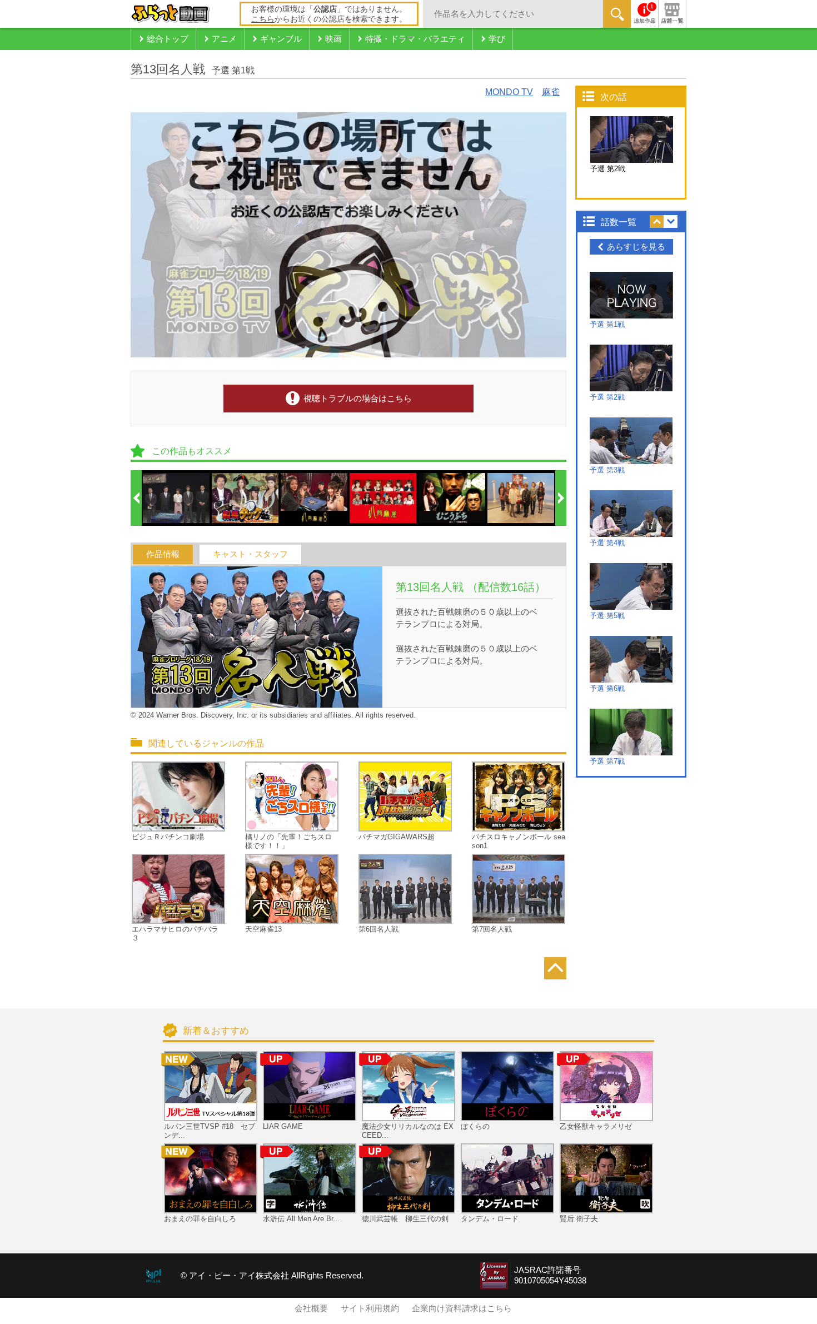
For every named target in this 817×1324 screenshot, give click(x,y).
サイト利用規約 (370, 1308)
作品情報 (163, 554)
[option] (177, 498)
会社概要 (311, 1308)
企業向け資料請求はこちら (462, 1308)
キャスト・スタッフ (250, 554)
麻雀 (551, 92)
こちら (263, 18)
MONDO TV (509, 92)
